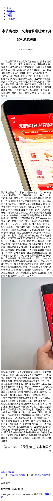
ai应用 (9, 16)
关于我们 (11, 10)
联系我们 (11, 19)
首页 (9, 8)
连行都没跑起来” (18, 475)
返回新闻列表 (7, 472)
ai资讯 (9, 13)
